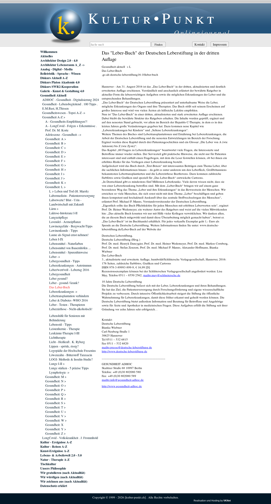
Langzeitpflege (58, 217)
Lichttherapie (57, 337)
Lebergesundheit (59, 274)
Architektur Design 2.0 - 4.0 (59, 60)
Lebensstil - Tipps (60, 324)
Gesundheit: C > (55, 147)
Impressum (220, 44)
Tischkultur (48, 464)
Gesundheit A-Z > (53, 117)
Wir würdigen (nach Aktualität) (61, 477)
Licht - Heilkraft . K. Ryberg (67, 342)
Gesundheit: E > (55, 156)
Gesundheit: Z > (55, 433)
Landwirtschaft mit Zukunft (66, 204)
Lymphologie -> (59, 372)
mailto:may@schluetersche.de (161, 275)
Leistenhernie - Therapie (64, 329)
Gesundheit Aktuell (53, 95)
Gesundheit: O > (55, 385)
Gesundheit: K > (55, 182)
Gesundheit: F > (55, 161)
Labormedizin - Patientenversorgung (72, 195)
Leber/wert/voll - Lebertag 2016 (69, 270)
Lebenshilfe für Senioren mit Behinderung (67, 318)
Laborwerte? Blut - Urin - (65, 200)
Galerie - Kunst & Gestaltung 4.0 (62, 91)
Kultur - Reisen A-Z (53, 446)
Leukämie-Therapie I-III (64, 333)
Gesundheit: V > (55, 416)
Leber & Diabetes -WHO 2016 (68, 300)
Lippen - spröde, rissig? (64, 346)
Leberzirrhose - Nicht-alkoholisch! (70, 309)
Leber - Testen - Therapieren (67, 304)
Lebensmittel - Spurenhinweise (68, 252)
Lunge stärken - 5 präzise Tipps (69, 368)
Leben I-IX (56, 239)
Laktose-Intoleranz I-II (63, 213)
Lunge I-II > (57, 364)
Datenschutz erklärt (53, 486)
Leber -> (54, 256)
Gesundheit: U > (55, 411)
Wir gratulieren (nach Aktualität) (62, 473)
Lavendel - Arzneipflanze (65, 222)
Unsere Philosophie (53, 468)
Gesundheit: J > (55, 178)
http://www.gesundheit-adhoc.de (122, 386)
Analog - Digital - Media (56, 69)
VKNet (227, 500)
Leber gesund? (58, 278)
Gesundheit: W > (56, 420)
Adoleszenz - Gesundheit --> (63, 134)
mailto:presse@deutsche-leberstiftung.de (127, 347)
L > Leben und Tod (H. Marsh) (68, 191)
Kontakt (199, 44)
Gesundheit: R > (55, 398)
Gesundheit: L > (55, 187)
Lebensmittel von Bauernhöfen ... (70, 248)
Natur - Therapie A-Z (55, 459)
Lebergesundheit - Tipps (64, 261)
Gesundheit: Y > (55, 429)
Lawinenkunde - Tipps (63, 230)
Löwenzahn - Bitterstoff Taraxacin (70, 355)
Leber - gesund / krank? (64, 283)
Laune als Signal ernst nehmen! (68, 235)
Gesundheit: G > (55, 165)
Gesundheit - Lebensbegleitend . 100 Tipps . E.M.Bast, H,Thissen (70, 106)
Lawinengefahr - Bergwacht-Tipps (70, 226)
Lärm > (54, 209)
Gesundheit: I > (55, 174)
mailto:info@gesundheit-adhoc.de (123, 380)
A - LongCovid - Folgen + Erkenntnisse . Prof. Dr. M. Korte (71, 128)
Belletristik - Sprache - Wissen (60, 73)
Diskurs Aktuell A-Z (54, 78)
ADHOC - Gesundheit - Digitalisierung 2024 (70, 100)
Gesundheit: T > (55, 407)
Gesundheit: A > (55, 139)
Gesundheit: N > (55, 381)
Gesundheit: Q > (55, 394)
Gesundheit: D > (55, 152)
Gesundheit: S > (55, 403)
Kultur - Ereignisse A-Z (56, 442)
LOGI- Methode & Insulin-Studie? (71, 359)
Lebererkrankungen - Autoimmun (70, 265)
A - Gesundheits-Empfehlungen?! (66, 121)
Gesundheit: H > (55, 169)
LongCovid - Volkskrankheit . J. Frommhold (70, 438)
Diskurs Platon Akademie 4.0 (60, 82)
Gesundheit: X (54, 425)
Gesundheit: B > (55, 143)
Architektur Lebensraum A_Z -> (62, 65)
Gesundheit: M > (55, 377)
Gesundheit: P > (55, 390)
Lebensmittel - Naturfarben (66, 243)
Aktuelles (46, 56)
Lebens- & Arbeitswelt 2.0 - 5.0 (61, 455)
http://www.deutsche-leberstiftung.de (124, 351)
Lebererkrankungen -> (63, 291)
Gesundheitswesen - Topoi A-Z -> (63, 113)
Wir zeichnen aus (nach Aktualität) (63, 481)
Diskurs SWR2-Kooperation (59, 86)
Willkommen (48, 52)
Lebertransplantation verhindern (69, 296)
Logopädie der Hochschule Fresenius (72, 350)
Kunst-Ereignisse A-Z (54, 451)
